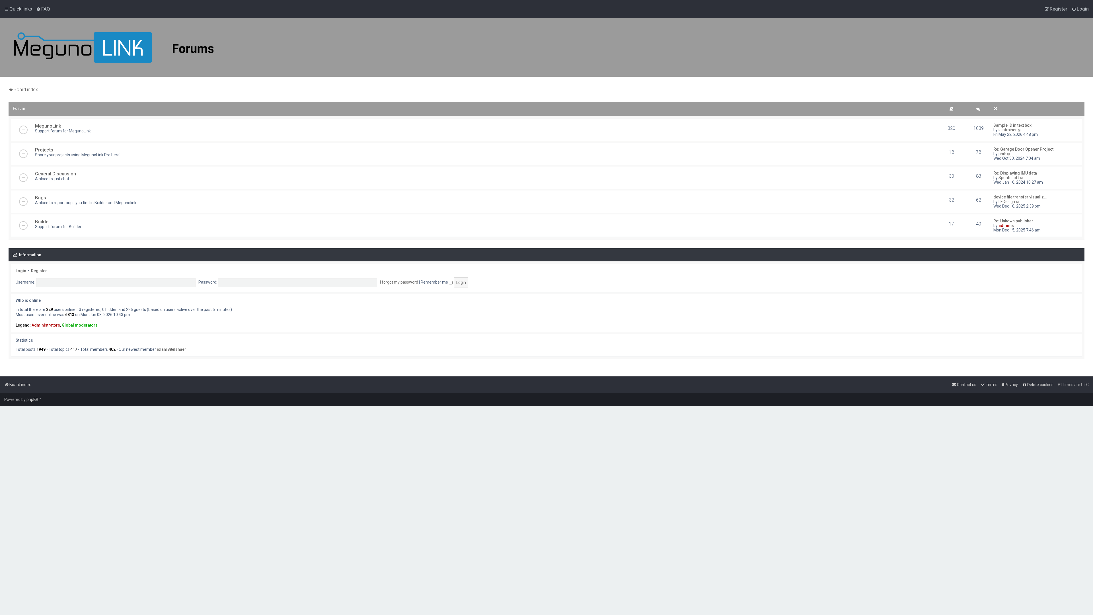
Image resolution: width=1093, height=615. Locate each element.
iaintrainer (1008, 130)
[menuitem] (43, 9)
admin (1004, 225)
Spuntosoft (1009, 177)
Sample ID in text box (1012, 125)
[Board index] (113, 47)
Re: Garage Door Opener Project (1023, 149)
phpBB (32, 399)
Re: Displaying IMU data (1015, 173)
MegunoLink (48, 126)
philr (1002, 153)
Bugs (40, 197)
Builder (42, 221)
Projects (44, 150)
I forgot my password (399, 282)
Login (21, 270)
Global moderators (80, 325)
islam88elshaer (171, 349)
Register (39, 270)
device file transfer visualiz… (1020, 197)
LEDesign (1007, 201)
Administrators (46, 325)
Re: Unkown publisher (1013, 221)
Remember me (435, 282)
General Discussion (55, 174)
